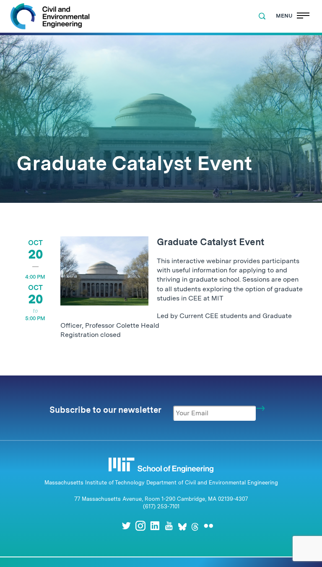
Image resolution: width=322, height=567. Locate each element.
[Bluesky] (182, 526)
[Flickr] (208, 526)
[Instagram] (140, 526)
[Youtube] (169, 526)
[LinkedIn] (155, 526)
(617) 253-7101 (161, 506)
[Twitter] (126, 526)
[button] (262, 16)
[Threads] (195, 526)
